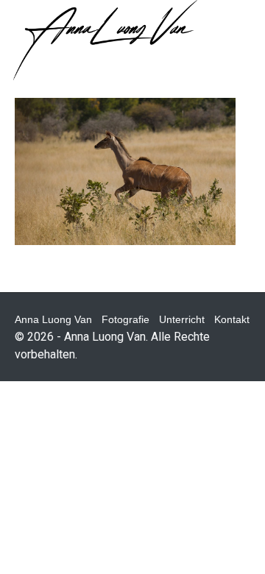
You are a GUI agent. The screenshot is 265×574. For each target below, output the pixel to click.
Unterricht (182, 319)
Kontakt (232, 319)
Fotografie (125, 319)
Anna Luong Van (53, 319)
